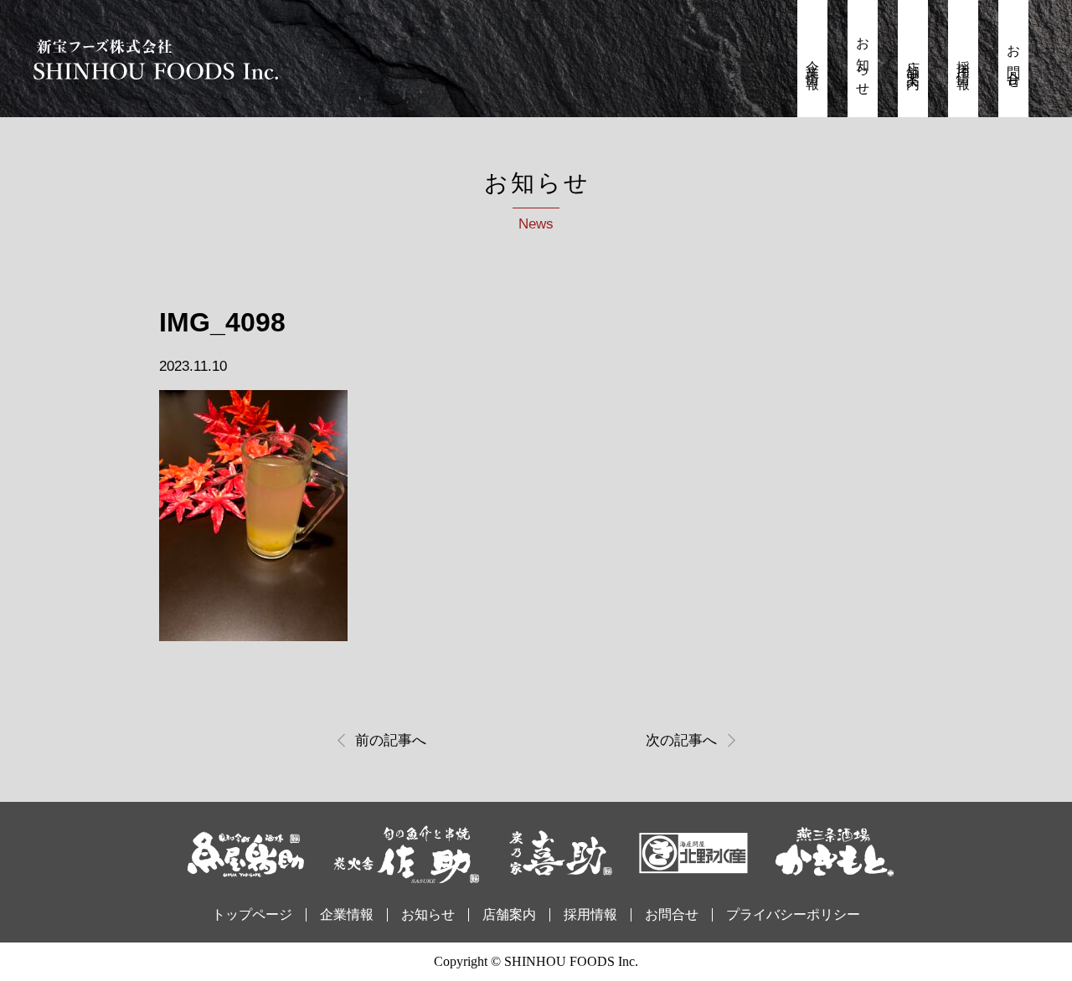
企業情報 (813, 61)
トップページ (252, 914)
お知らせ (863, 61)
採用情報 (963, 61)
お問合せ (1014, 61)
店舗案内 (913, 61)
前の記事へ (390, 740)
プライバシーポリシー (793, 914)
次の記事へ (681, 740)
